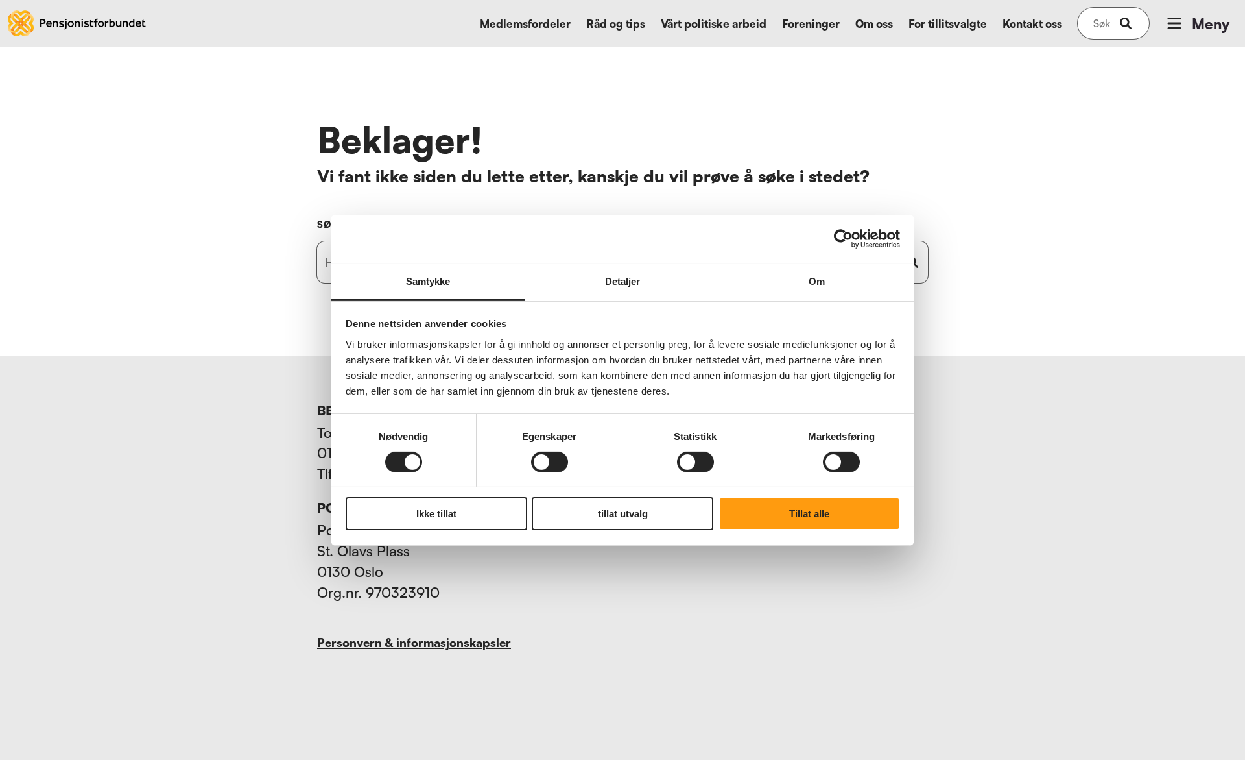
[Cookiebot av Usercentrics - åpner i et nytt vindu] (843, 239)
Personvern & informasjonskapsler (414, 642)
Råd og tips (615, 24)
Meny (1210, 23)
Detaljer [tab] (623, 280)
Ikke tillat (436, 513)
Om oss (874, 24)
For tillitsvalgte (947, 24)
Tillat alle (809, 513)
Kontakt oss (1032, 24)
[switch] (549, 462)
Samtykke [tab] (428, 280)
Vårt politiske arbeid (713, 24)
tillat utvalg (623, 513)
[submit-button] (1125, 23)
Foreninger (811, 24)
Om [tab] (817, 280)
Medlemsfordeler (525, 24)
